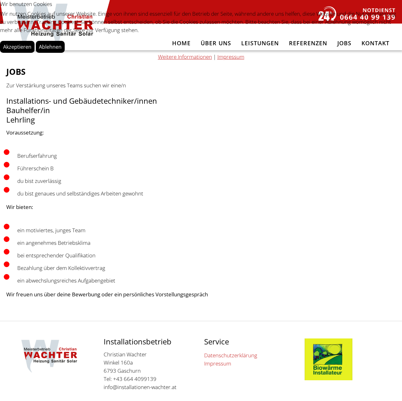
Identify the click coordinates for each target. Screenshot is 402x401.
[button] (388, 387)
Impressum (217, 363)
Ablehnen (50, 46)
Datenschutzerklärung (230, 355)
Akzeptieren (17, 46)
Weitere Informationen (185, 56)
